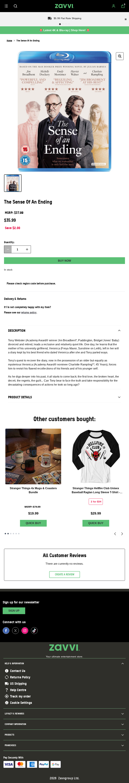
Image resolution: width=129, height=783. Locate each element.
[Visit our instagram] (25, 630)
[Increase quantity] (27, 249)
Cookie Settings (21, 703)
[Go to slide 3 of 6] (10, 533)
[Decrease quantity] (8, 249)
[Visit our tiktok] (34, 630)
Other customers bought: (64, 419)
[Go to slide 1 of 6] (5, 533)
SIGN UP (13, 610)
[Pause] (125, 19)
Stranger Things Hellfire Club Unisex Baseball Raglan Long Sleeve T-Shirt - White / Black (96, 490)
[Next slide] (122, 534)
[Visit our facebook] (6, 630)
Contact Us (17, 671)
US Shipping (18, 684)
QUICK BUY (33, 523)
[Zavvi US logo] (64, 6)
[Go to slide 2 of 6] (8, 533)
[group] (64, 111)
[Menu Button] (6, 6)
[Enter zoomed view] (120, 56)
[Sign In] (114, 6)
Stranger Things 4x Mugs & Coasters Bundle (33, 490)
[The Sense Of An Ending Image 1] (13, 183)
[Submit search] (15, 6)
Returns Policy (20, 677)
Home (9, 40)
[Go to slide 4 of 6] (13, 533)
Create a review (64, 574)
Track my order (20, 696)
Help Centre (18, 690)
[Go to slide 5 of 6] (16, 533)
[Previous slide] (115, 534)
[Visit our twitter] (15, 630)
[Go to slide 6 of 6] (18, 533)
